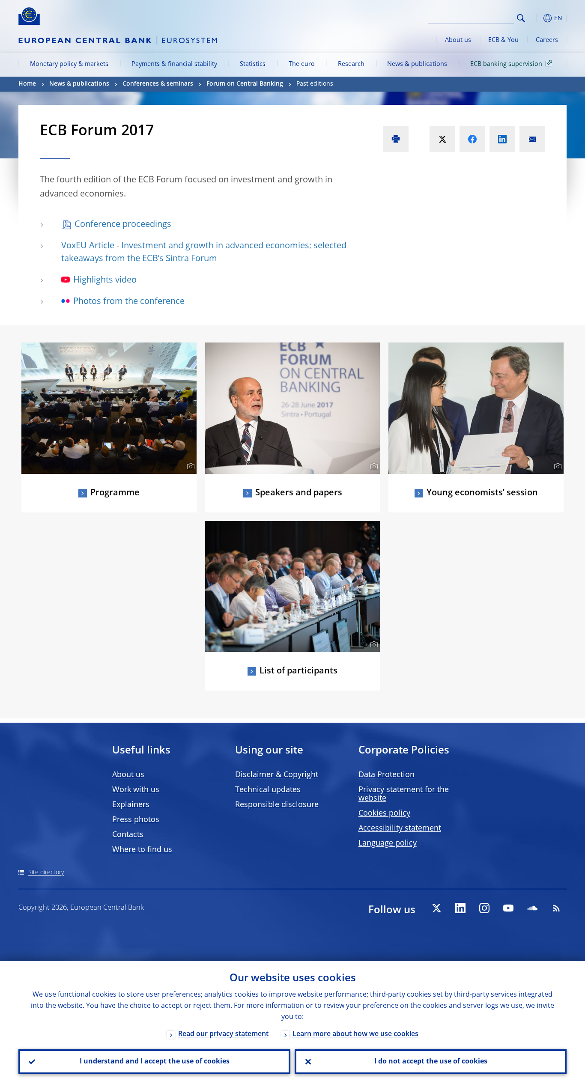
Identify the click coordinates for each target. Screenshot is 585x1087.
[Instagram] (484, 908)
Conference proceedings (123, 224)
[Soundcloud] (532, 908)
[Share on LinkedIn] (502, 139)
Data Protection (386, 775)
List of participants (298, 671)
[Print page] (396, 139)
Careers (547, 40)
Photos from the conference (129, 302)
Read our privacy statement (223, 1034)
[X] (436, 908)
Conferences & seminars (157, 84)
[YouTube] (508, 908)
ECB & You (503, 40)
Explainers (130, 805)
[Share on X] (442, 139)
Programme (115, 493)
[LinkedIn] (460, 908)
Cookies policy (384, 813)
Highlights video (105, 280)
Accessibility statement (399, 828)
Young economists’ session (482, 493)
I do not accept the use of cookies (430, 1061)
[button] (537, 18)
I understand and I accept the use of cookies (155, 1061)
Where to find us (142, 850)
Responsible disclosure (277, 805)
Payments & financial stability (174, 64)
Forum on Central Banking (244, 84)
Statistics (253, 64)
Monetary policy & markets (69, 64)
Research (351, 64)
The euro (302, 64)
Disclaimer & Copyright (276, 775)
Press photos (135, 820)
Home (27, 84)
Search (521, 18)
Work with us (135, 790)
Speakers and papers (298, 493)
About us (458, 40)
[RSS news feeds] (556, 908)
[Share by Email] (532, 139)
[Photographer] (189, 467)
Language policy (387, 843)
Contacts (127, 835)
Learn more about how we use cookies (355, 1034)
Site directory (46, 873)
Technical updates (268, 790)
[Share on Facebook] (472, 139)
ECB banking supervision (506, 64)
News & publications (417, 64)
